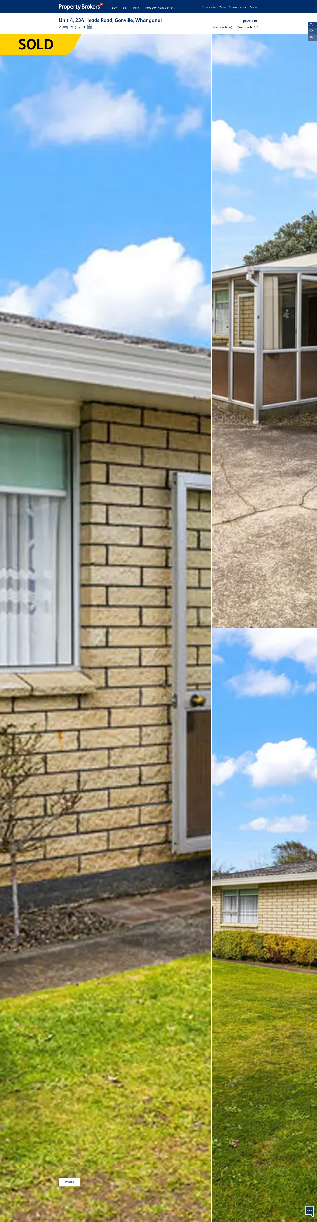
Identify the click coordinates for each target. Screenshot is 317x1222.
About (243, 8)
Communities (209, 8)
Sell (125, 7)
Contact (254, 8)
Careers (233, 8)
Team (223, 8)
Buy (114, 7)
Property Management (160, 7)
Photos (69, 1181)
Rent (136, 7)
